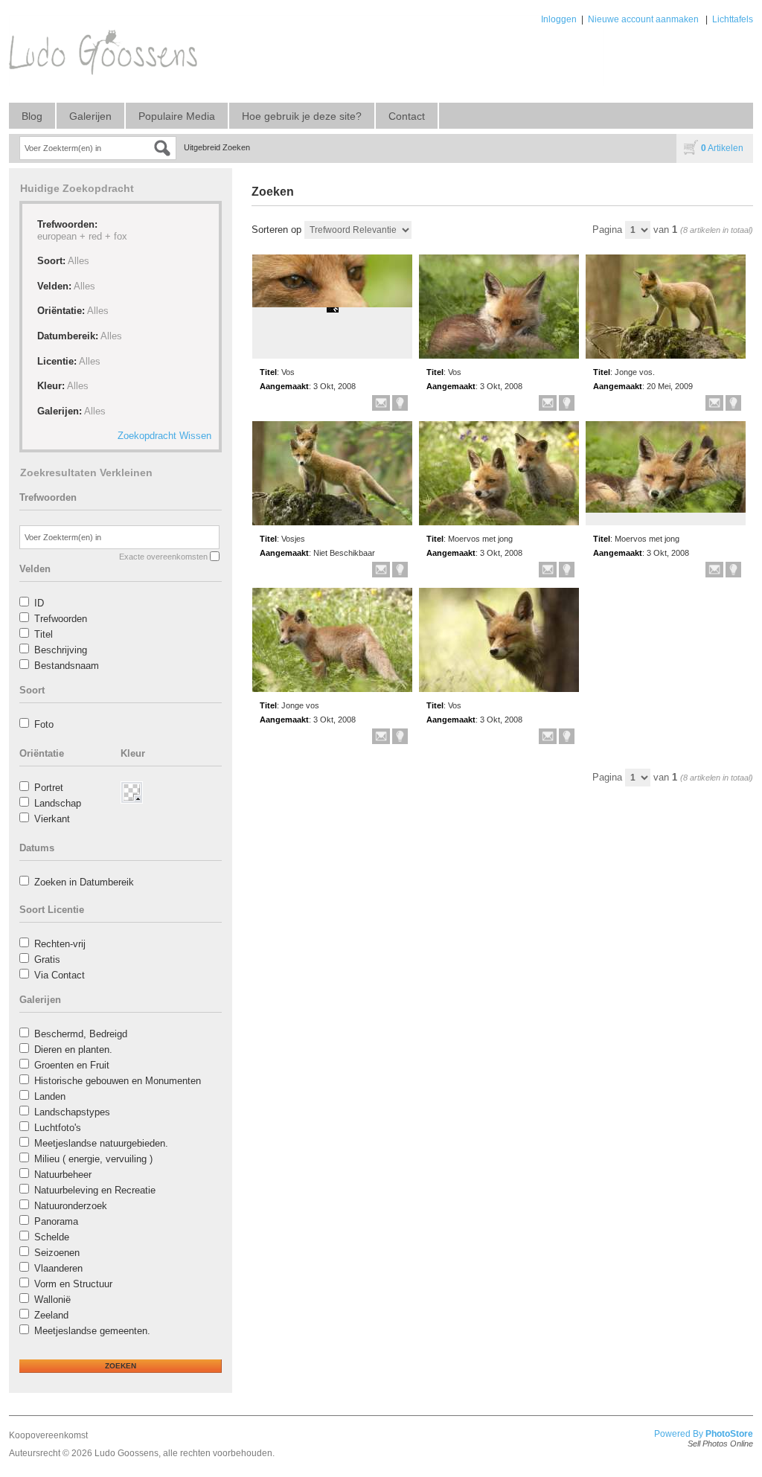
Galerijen (90, 116)
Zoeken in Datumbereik (84, 882)
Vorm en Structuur (73, 1283)
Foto (44, 724)
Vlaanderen (58, 1268)
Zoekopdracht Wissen (164, 435)
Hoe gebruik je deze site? (302, 116)
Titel (43, 634)
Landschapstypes (72, 1112)
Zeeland (51, 1315)
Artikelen (722, 148)
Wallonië (52, 1299)
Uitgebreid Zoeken (217, 147)
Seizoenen (57, 1252)
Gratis (47, 959)
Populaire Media (176, 116)
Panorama (56, 1221)
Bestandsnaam (66, 665)
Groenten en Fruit (71, 1065)
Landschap (57, 803)
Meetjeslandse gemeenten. (92, 1330)
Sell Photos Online (720, 1443)
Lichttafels (732, 19)
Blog (32, 116)
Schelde (51, 1237)
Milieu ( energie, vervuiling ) (93, 1158)
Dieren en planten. (73, 1049)
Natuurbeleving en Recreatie (95, 1190)
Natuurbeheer (63, 1174)
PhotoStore (729, 1434)
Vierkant (52, 818)
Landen (49, 1096)
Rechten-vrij (60, 943)
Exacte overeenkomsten (163, 556)
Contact (406, 116)
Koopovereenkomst (48, 1435)
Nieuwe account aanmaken (643, 19)
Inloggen (559, 19)
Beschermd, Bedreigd (80, 1033)
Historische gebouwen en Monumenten (117, 1080)
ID (39, 603)
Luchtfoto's (57, 1127)
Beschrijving (60, 650)
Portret (48, 787)
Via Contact (59, 975)
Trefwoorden (60, 618)
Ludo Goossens (127, 1453)
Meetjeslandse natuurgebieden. (101, 1143)
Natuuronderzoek (70, 1205)
